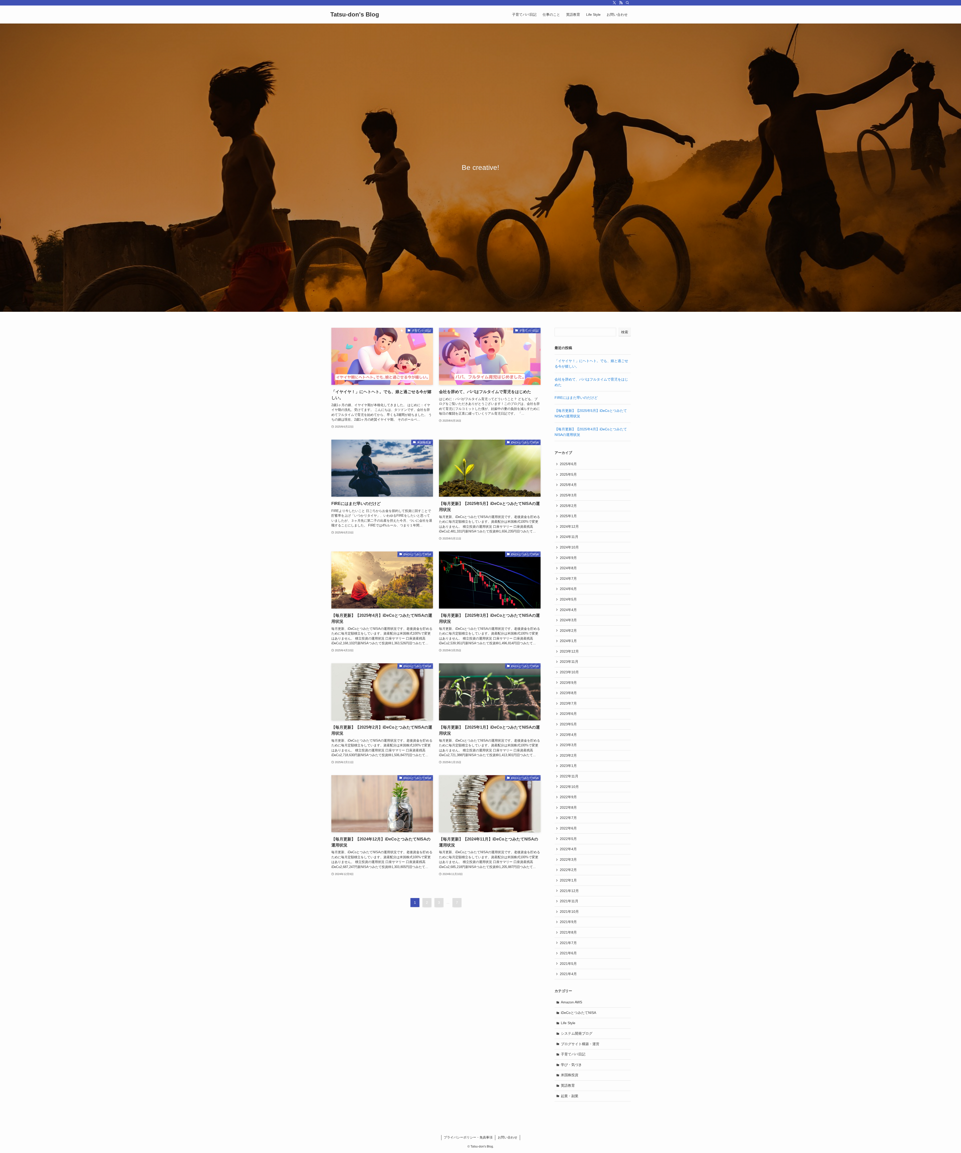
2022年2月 (568, 870)
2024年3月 (568, 620)
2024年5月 (568, 599)
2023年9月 (568, 683)
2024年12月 (569, 526)
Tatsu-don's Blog (354, 15)
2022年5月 (568, 839)
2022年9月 (568, 797)
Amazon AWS (571, 1002)
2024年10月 (569, 547)
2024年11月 (569, 537)
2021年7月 (568, 943)
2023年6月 (568, 714)
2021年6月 (568, 953)
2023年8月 (568, 693)
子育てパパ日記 (573, 1054)
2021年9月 (568, 922)
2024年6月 (568, 589)
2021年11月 (569, 901)
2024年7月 (568, 578)
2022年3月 (568, 859)
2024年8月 (568, 568)
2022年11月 (569, 776)
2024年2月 (568, 631)
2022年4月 (568, 849)
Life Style (568, 1023)
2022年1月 (568, 880)
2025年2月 (568, 506)
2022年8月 (568, 807)
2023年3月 (568, 745)
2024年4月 (568, 610)
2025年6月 (568, 464)
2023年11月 (569, 662)
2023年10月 (569, 672)
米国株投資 (569, 1075)
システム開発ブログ (576, 1033)
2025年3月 (568, 495)
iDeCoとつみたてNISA (578, 1013)
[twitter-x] (614, 3)
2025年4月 (568, 485)
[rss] (621, 3)
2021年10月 (569, 912)
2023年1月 (568, 766)
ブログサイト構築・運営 (580, 1044)
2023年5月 (568, 724)
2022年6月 (568, 828)
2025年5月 (568, 474)
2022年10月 (569, 787)
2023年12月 (569, 651)
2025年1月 (568, 516)
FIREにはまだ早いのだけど (576, 398)
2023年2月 (568, 755)
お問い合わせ (507, 1137)
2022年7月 (568, 818)
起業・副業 (569, 1096)
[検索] (627, 3)
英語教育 (568, 1085)
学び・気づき (571, 1065)
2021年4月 (568, 974)
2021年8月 (568, 932)
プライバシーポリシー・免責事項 (468, 1137)
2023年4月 (568, 735)
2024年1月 (568, 641)
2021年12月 (569, 891)
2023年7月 (568, 703)
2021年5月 (568, 964)
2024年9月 (568, 558)
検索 (624, 332)
